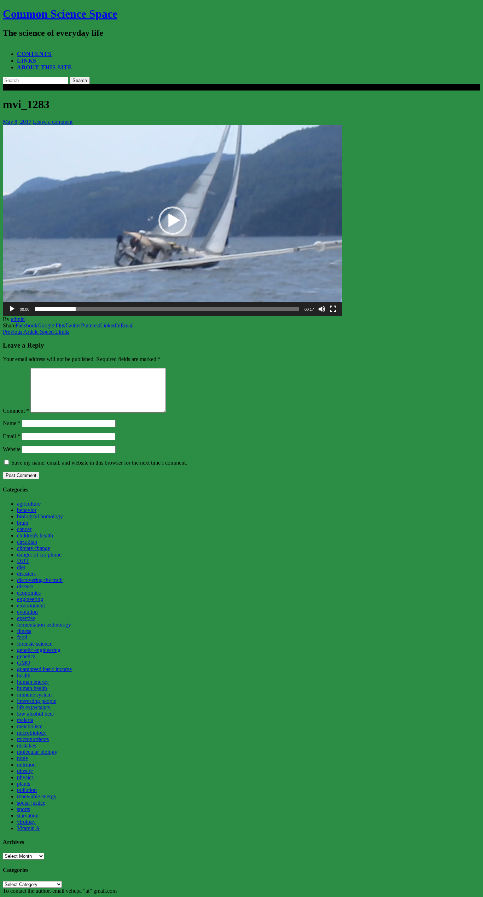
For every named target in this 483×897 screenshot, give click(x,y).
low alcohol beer (35, 714)
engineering (30, 599)
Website (12, 449)
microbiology (32, 733)
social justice (31, 803)
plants (23, 784)
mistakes (26, 745)
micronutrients (33, 739)
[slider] (167, 309)
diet (21, 567)
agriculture (29, 504)
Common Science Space (60, 13)
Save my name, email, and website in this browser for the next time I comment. (99, 463)
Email (11, 436)
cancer (24, 529)
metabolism (29, 726)
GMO (23, 663)
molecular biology (37, 752)
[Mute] (321, 309)
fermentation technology (44, 625)
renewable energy (37, 796)
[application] (172, 220)
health (23, 675)
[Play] (12, 309)
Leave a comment (52, 122)
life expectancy (34, 707)
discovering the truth (40, 580)
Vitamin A (28, 828)
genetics (26, 656)
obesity (25, 771)
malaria (25, 720)
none (22, 758)
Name (12, 423)
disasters (26, 574)
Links (26, 61)
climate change (33, 548)
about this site (44, 67)
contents (34, 54)
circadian (27, 542)
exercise (26, 618)
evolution (27, 612)
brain (22, 523)
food (22, 637)
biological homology (40, 516)
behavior (26, 510)
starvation (28, 815)
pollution (27, 790)
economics (29, 593)
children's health (35, 535)
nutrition (26, 765)
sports (23, 809)
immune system (34, 695)
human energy (33, 682)
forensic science (34, 644)
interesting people (36, 701)
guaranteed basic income (44, 669)
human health (32, 688)
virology (26, 822)
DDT (23, 561)
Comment (16, 411)
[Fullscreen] (333, 309)
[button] (172, 220)
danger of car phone (39, 555)
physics (25, 777)
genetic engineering (38, 650)
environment (31, 605)
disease (25, 586)
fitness (24, 631)
